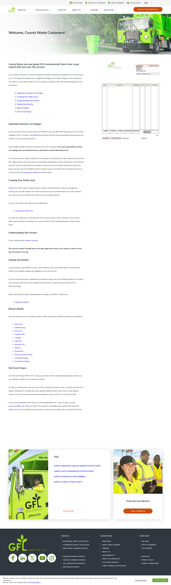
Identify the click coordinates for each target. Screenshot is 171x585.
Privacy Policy (148, 560)
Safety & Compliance (111, 559)
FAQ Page (145, 541)
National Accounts (71, 567)
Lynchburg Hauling (21, 358)
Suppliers (146, 556)
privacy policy (35, 582)
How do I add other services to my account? (74, 471)
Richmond (18, 331)
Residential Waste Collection (76, 541)
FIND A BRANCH (138, 511)
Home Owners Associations (114, 566)
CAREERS (94, 10)
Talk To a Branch (149, 545)
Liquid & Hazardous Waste (74, 560)
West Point (19, 324)
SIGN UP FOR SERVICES (148, 9)
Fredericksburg (20, 327)
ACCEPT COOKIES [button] (160, 580)
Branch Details (23, 108)
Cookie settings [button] (141, 580)
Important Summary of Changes (30, 93)
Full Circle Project (24, 111)
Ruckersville (19, 351)
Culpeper (18, 337)
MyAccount (37, 135)
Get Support (147, 548)
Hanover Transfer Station (24, 354)
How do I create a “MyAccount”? (68, 482)
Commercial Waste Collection (76, 545)
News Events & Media (111, 545)
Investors (106, 541)
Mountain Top (20, 344)
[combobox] (148, 3)
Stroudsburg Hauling (22, 361)
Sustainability (108, 555)
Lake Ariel (18, 341)
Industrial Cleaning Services (75, 548)
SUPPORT (62, 10)
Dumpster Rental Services (74, 556)
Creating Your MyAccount (27, 96)
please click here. (32, 240)
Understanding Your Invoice (28, 100)
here (80, 409)
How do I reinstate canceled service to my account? (77, 466)
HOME (12, 9)
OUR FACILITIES (42, 10)
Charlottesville (20, 334)
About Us (106, 552)
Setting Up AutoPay (25, 104)
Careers (105, 548)
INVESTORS (109, 10)
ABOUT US (76, 10)
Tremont (18, 348)
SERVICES (22, 10)
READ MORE (68, 511)
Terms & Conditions (150, 563)
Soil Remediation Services (74, 563)
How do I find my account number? (69, 476)
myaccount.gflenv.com (17, 406)
